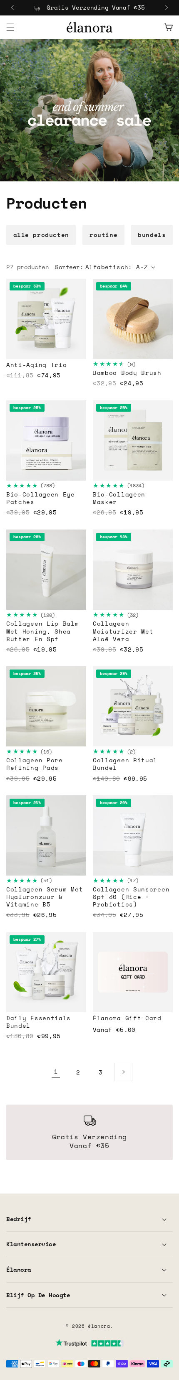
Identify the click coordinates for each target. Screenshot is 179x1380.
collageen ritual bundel (125, 763)
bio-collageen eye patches (40, 498)
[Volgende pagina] (123, 1072)
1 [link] (56, 1071)
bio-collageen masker (119, 498)
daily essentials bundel (38, 1021)
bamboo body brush (127, 373)
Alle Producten (41, 234)
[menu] (10, 27)
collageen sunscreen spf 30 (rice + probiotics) (131, 897)
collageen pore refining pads (34, 763)
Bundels (152, 234)
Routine (103, 234)
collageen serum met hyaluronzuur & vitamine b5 (44, 897)
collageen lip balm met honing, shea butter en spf (42, 631)
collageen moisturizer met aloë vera (123, 631)
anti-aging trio (36, 365)
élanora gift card (127, 1018)
